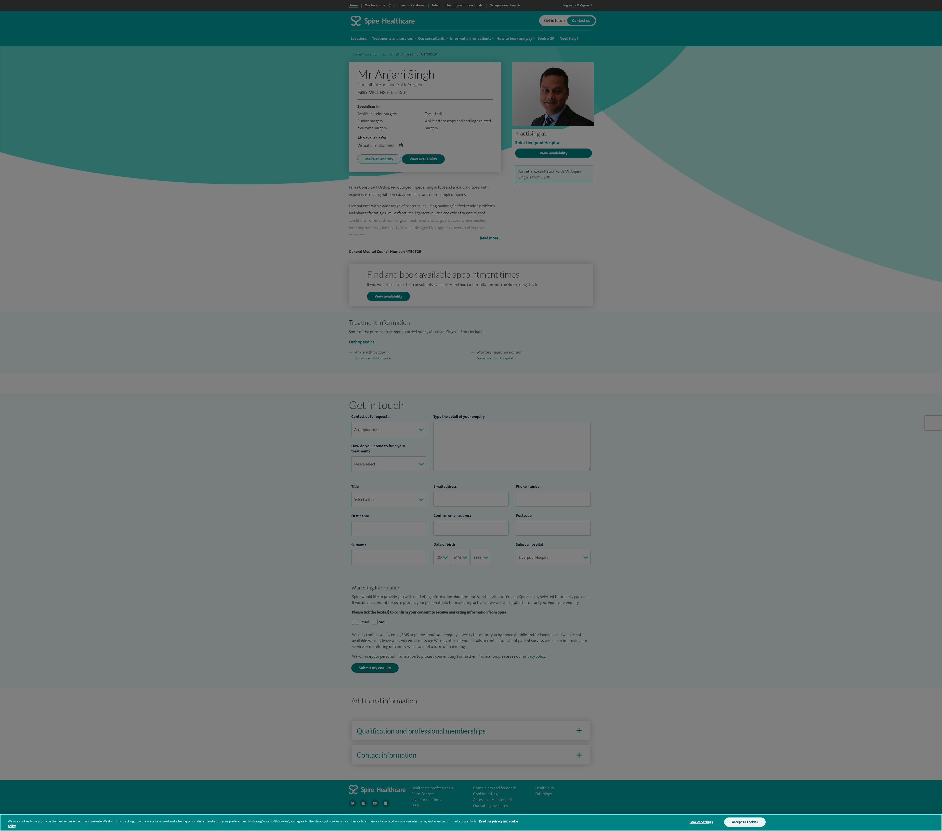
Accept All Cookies (745, 822)
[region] (471, 822)
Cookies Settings (701, 822)
